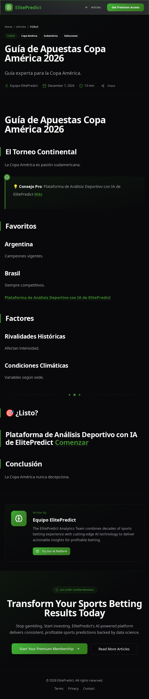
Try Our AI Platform (54, 551)
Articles (96, 7)
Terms (58, 688)
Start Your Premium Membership (46, 648)
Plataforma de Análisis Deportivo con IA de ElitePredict (58, 297)
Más (38, 194)
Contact (89, 688)
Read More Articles (114, 649)
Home (8, 27)
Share (111, 86)
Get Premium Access (125, 7)
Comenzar (72, 442)
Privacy (73, 688)
